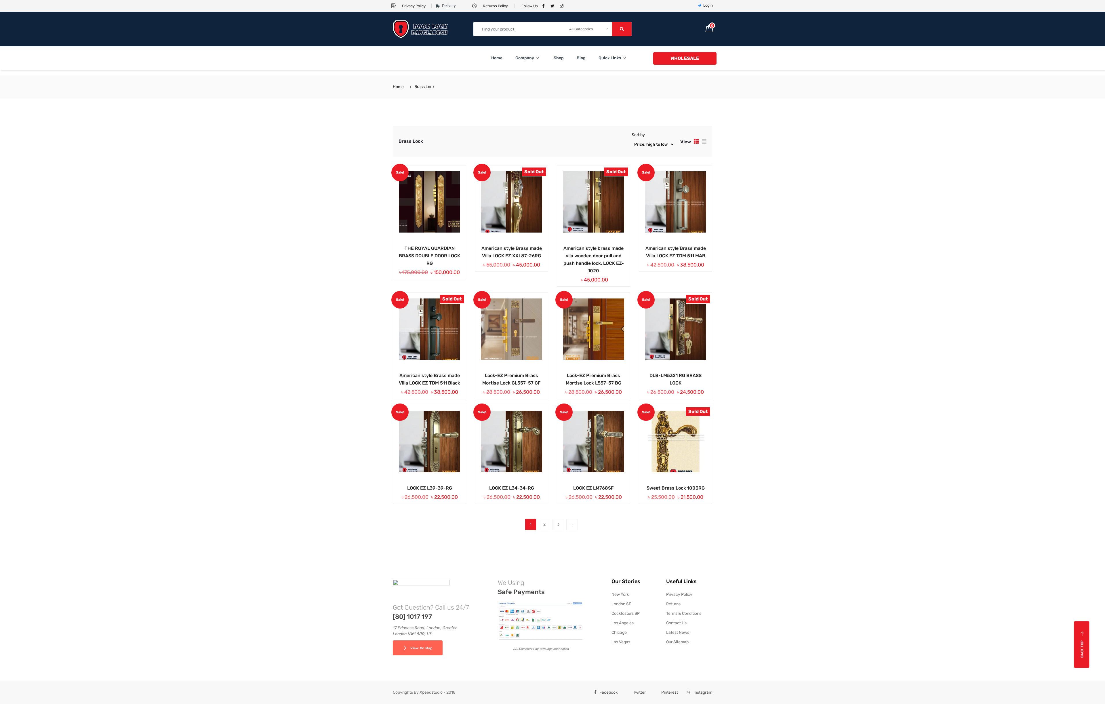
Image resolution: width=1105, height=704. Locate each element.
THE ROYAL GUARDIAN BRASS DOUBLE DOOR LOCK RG (429, 256)
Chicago (619, 632)
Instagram (703, 692)
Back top (1082, 649)
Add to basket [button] (421, 247)
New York (620, 594)
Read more (503, 247)
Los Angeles (622, 623)
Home (496, 58)
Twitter (639, 692)
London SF (621, 604)
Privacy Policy (679, 594)
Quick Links (610, 58)
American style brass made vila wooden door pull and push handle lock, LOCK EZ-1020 (593, 259)
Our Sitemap (677, 642)
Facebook (608, 692)
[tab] (696, 141)
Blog (581, 58)
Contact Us (676, 623)
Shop (559, 58)
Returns (673, 604)
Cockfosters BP (625, 613)
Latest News (677, 632)
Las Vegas (620, 642)
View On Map (421, 648)
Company (524, 58)
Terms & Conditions (683, 613)
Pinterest (669, 692)
